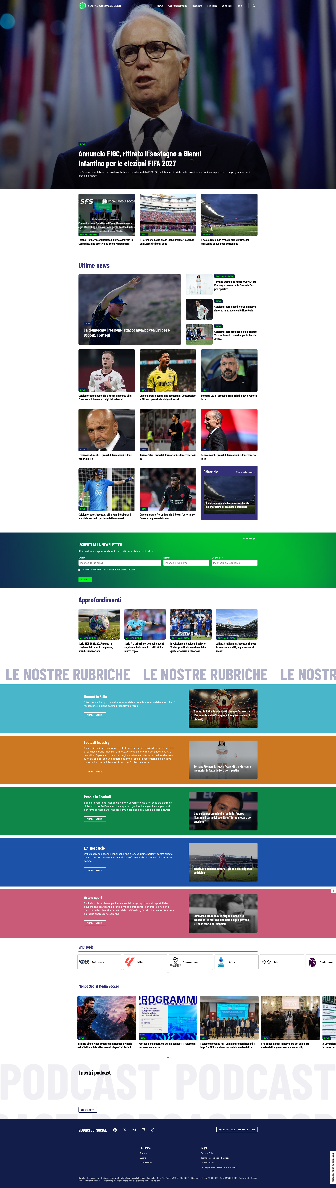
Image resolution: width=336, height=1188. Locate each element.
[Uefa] (282, 962)
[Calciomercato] (100, 962)
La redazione (146, 1162)
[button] (329, 964)
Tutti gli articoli (95, 715)
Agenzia (143, 1153)
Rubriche (212, 5)
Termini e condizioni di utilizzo (215, 1158)
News (160, 5)
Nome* (166, 558)
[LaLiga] (145, 962)
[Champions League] (191, 962)
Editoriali (227, 5)
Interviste (197, 5)
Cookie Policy (207, 1162)
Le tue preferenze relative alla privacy (219, 1167)
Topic (239, 5)
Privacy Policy (208, 1153)
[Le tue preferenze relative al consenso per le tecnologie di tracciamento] (333, 890)
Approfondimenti (177, 5)
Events (143, 1158)
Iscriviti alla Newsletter (237, 1129)
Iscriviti (85, 579)
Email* (81, 558)
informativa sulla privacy (123, 569)
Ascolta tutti (87, 1109)
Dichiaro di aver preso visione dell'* (109, 569)
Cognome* (217, 558)
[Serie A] (236, 962)
